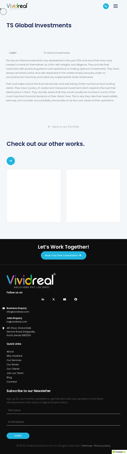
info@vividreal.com (18, 311)
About (10, 351)
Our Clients (13, 368)
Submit (18, 435)
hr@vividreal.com (17, 321)
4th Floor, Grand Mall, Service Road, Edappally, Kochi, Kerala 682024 (21, 331)
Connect (12, 381)
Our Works (13, 364)
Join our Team (15, 373)
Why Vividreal (14, 356)
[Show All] (11, 161)
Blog (9, 377)
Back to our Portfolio (65, 127)
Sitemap (87, 445)
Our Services (14, 360)
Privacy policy (102, 445)
